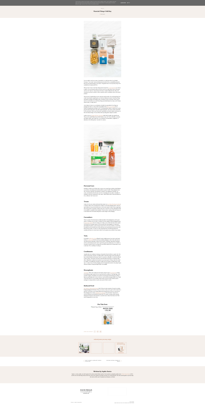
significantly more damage (100, 292)
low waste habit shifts (112, 87)
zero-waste (103, 14)
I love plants (86, 272)
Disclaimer (132, 401)
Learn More (123, 2)
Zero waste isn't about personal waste (91, 288)
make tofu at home (92, 238)
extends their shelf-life (89, 222)
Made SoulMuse (78, 402)
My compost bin (113, 272)
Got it (128, 2)
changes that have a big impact (97, 115)
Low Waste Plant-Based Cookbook (114, 204)
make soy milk (90, 240)
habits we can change (111, 106)
